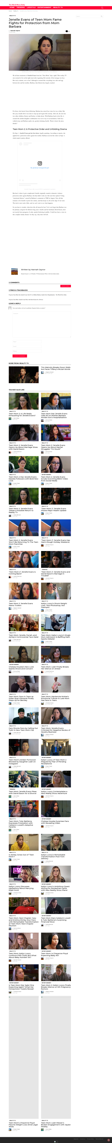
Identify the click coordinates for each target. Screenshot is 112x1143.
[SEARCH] (102, 7)
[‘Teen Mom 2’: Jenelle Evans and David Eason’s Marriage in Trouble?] (56, 559)
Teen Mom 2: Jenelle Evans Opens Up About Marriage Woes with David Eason (23, 447)
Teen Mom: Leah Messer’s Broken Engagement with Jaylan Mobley (56, 1125)
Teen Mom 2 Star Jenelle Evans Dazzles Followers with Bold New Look (23, 479)
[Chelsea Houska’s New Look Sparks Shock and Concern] (24, 654)
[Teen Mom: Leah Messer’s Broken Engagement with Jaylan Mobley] (56, 1057)
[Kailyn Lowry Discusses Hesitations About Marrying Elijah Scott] (24, 874)
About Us (76, 1139)
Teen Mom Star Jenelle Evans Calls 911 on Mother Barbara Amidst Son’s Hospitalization (54, 415)
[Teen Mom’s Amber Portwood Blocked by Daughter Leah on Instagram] (24, 747)
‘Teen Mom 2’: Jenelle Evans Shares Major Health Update (53, 510)
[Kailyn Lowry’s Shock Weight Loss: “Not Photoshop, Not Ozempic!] (56, 591)
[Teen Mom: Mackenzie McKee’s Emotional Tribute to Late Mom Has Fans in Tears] (56, 684)
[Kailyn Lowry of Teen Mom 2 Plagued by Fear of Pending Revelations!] (56, 747)
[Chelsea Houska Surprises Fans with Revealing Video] (56, 808)
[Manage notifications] (108, 1140)
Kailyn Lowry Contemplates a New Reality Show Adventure (54, 792)
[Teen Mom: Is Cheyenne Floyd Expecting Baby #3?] (56, 941)
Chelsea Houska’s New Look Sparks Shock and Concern (21, 668)
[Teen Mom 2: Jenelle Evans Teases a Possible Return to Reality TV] (24, 496)
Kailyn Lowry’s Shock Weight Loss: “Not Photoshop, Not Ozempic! (54, 605)
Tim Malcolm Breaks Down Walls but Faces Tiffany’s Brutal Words (55, 368)
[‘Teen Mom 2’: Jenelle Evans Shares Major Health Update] (56, 496)
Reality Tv (58, 7)
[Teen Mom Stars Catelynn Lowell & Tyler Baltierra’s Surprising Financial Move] (56, 905)
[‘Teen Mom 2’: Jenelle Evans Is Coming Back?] (24, 559)
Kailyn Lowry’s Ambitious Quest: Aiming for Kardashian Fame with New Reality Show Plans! (55, 888)
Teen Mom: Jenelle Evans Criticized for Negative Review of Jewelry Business (55, 730)
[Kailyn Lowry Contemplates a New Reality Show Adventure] (56, 779)
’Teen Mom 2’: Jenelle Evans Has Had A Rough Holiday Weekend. (55, 541)
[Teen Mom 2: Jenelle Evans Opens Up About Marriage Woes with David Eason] (24, 432)
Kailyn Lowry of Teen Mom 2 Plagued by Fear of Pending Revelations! (53, 762)
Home (12, 7)
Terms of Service (99, 1139)
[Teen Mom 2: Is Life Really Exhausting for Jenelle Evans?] (24, 401)
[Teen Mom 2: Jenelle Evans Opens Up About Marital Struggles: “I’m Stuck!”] (56, 432)
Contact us (82, 1139)
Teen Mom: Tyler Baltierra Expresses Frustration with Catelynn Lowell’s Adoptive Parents (21, 824)
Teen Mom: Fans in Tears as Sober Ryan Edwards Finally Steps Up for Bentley (21, 698)
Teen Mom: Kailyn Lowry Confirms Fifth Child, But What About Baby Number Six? (22, 955)
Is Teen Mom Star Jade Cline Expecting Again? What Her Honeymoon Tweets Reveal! (21, 987)
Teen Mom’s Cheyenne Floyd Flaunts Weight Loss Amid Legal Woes (23, 1125)
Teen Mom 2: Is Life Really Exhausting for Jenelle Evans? (22, 415)
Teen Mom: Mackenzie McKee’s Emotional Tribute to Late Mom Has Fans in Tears (55, 698)
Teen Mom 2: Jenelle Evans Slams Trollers (21, 604)
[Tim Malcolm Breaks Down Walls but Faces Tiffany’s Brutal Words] (24, 374)
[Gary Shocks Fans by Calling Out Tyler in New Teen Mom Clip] (24, 715)
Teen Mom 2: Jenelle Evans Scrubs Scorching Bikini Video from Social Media (54, 479)
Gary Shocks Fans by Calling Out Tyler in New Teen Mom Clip (23, 729)
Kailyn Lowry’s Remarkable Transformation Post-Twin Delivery (53, 857)
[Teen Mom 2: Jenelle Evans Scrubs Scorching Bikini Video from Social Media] (56, 464)
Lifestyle (31, 7)
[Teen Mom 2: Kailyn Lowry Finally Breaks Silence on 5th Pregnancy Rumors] (56, 972)
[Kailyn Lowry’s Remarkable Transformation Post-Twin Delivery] (56, 842)
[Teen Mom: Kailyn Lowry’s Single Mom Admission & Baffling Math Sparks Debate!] (56, 622)
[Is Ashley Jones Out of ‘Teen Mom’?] (24, 842)
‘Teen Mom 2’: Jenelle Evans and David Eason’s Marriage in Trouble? (55, 574)
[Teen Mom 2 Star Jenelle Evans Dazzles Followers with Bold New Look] (24, 464)
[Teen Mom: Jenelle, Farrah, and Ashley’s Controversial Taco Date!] (24, 622)
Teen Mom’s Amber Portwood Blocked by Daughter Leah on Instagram (22, 762)
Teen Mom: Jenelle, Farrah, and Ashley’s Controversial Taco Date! (23, 636)
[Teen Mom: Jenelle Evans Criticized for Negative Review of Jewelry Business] (56, 715)
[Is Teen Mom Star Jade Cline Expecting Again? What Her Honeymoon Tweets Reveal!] (24, 972)
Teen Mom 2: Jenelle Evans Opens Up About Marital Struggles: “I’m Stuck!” (53, 447)
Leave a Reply (66, 286)
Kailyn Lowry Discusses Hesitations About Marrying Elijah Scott (21, 888)
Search (101, 16)
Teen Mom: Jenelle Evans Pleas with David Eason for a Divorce (23, 792)
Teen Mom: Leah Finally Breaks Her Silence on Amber (55, 668)
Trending (20, 7)
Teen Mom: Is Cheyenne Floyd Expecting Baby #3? (54, 954)
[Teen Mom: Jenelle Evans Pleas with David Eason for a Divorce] (24, 779)
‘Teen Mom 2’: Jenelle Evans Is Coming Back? (22, 573)
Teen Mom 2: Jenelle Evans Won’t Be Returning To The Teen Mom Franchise (23, 542)
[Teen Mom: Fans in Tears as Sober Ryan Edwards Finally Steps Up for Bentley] (24, 684)
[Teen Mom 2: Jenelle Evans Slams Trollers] (24, 591)
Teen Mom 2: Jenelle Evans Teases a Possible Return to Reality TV (21, 510)
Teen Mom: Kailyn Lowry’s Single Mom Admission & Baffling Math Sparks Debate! (55, 637)
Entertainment (44, 7)
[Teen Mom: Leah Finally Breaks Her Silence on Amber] (56, 654)
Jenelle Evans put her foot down (29, 133)
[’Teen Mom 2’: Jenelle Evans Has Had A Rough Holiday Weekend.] (56, 527)
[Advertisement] (40, 97)
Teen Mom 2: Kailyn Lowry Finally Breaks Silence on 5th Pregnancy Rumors (56, 987)
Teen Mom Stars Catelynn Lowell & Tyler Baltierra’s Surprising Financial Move (55, 920)
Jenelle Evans (32, 75)
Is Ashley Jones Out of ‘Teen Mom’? (21, 856)
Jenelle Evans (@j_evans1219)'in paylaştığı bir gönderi (39, 189)
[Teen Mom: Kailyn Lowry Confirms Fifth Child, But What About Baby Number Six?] (24, 941)
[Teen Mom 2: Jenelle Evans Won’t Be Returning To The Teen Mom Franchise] (24, 527)
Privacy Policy (90, 1139)
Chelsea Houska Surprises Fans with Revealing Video (55, 822)
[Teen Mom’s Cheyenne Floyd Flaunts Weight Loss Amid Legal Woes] (24, 1057)
